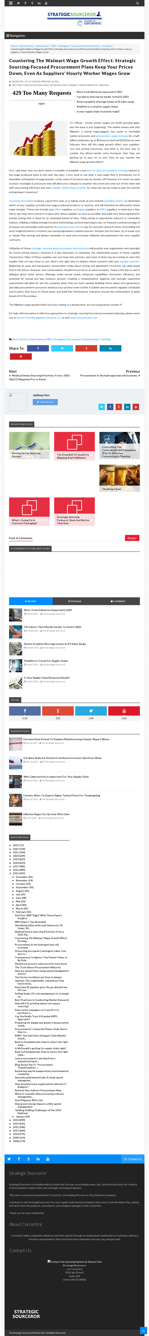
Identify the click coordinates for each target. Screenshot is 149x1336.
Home (14, 46)
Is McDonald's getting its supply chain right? (40, 1048)
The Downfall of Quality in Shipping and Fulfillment (73, 456)
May (18, 901)
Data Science (42, 46)
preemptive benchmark (70, 226)
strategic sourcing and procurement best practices (60, 248)
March (20, 908)
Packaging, (56, 85)
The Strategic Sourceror (20, 1332)
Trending (106, 46)
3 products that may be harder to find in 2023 (103, 96)
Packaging (63, 46)
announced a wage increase (112, 135)
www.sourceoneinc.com (83, 317)
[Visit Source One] (86, 348)
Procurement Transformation (85, 46)
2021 (16, 852)
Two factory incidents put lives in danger (38, 977)
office (58, 209)
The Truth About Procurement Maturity (38, 967)
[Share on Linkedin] (110, 348)
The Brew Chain (111, 489)
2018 (16, 862)
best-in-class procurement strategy (107, 170)
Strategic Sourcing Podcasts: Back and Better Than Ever (73, 520)
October (21, 883)
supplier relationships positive (69, 187)
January (20, 1116)
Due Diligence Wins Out (29, 1100)
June (19, 897)
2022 (16, 848)
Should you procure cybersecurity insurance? (41, 963)
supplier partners (129, 261)
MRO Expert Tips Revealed (30, 921)
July (18, 894)
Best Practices (27, 46)
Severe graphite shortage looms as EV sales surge (105, 101)
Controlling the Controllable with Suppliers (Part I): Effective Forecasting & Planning (119, 451)
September (22, 887)
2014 (16, 1120)
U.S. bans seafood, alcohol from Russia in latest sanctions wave (62, 757)
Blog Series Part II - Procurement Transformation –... (34, 1066)
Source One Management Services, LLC (39, 317)
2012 (16, 1127)
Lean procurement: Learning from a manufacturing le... (35, 1060)
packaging (79, 209)
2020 (16, 855)
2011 (16, 1130)
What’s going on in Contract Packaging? (24, 522)
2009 (16, 1137)
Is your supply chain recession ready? (98, 111)
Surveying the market (21, 200)
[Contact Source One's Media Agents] (75, 1261)
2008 (16, 1141)
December (22, 877)
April (19, 905)
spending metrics (114, 200)
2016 (16, 869)
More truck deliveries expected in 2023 (99, 91)
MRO (53, 46)
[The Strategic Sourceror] (74, 18)
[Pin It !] (21, 356)
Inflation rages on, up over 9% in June (46, 814)
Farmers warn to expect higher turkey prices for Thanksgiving (61, 795)
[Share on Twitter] (62, 348)
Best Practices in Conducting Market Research (42, 999)
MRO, (46, 85)
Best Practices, (20, 85)
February (21, 911)
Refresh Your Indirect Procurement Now (38, 1090)
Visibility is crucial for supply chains (97, 106)
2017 (16, 866)
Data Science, (36, 85)
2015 (16, 873)
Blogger (132, 537)
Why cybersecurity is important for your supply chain (56, 776)
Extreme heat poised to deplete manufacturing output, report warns (66, 739)
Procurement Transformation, (80, 85)
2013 (16, 1123)
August (20, 891)
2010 (16, 1134)
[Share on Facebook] (38, 348)
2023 (16, 845)
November (22, 880)
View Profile (47, 402)
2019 (16, 859)
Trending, (103, 85)
